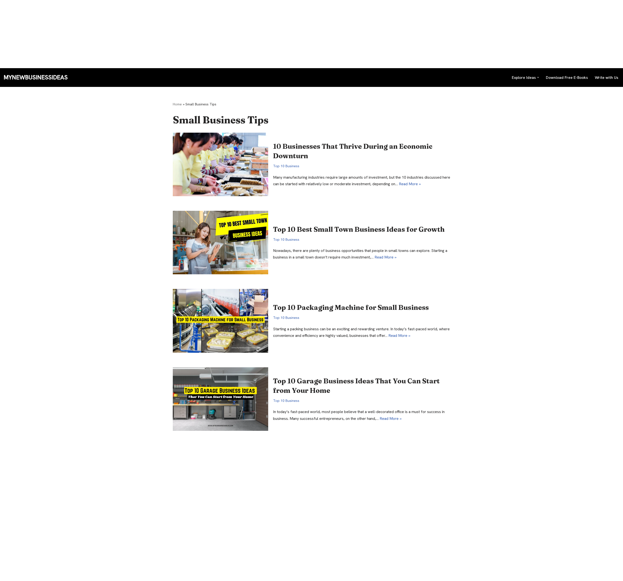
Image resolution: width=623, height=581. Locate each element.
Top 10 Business (286, 166)
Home (177, 104)
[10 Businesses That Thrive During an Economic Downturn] (220, 164)
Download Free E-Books (567, 77)
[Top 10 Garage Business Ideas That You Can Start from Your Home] (220, 399)
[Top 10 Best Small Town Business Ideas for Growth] (220, 242)
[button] (538, 77)
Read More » (410, 183)
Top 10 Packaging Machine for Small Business (351, 307)
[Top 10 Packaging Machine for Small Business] (220, 320)
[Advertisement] (146, 34)
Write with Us (606, 77)
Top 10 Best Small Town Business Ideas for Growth (359, 229)
